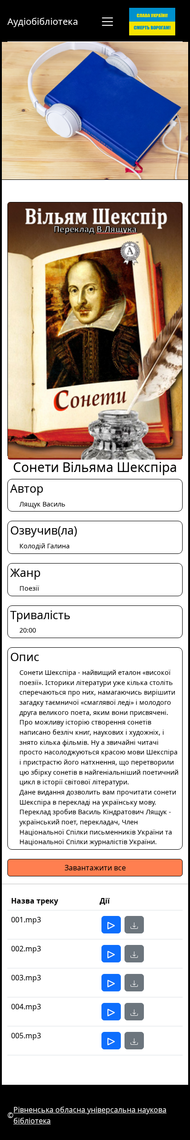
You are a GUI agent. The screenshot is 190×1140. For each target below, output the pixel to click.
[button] (134, 924)
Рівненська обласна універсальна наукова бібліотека (89, 1115)
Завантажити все (95, 868)
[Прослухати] (111, 924)
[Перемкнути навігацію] (107, 21)
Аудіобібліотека (42, 21)
